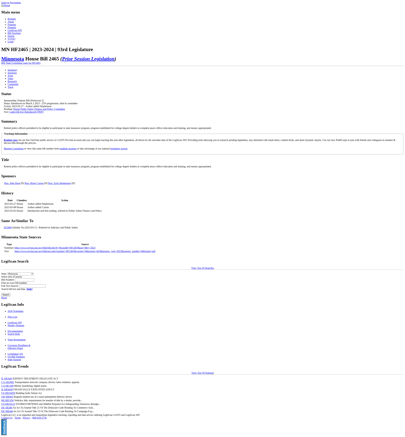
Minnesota (12, 59)
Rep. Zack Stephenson (59, 183)
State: (4, 273)
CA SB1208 (7, 385)
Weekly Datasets (16, 325)
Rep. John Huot (12, 183)
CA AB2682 (7, 382)
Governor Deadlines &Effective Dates (19, 347)
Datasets (12, 27)
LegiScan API (15, 30)
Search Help (14, 334)
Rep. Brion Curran (34, 183)
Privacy (26, 417)
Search (11, 36)
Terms (18, 417)
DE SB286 (6, 407)
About (11, 21)
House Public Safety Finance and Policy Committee (39, 109)
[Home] (5, 5)
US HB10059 (8, 393)
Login (11, 41)
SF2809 (8, 227)
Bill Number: (8, 279)
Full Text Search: (10, 286)
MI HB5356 (7, 400)
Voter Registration (17, 339)
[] (29, 289)
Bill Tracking (14, 33)
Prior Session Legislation (88, 59)
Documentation (15, 331)
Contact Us (6, 417)
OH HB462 (7, 396)
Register (12, 19)
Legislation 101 (15, 354)
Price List (12, 317)
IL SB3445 (6, 378)
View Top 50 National (202, 373)
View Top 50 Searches (202, 268)
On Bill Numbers (16, 356)
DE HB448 (7, 411)
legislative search (118, 148)
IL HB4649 (7, 389)
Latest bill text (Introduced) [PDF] (26, 112)
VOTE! (11, 38)
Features (12, 24)
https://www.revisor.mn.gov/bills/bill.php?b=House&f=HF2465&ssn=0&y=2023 (55, 247)
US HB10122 (8, 404)
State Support (14, 359)
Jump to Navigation (11, 2)
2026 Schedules (15, 311)
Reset (4, 297)
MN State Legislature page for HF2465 (20, 63)
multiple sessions (68, 148)
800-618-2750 (39, 417)
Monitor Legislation (14, 148)
